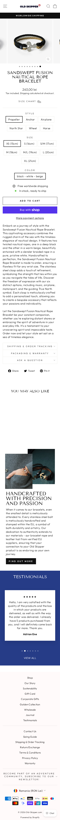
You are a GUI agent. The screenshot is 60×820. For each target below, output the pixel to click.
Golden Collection (30, 704)
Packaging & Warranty (30, 353)
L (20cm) (48, 152)
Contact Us (30, 731)
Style (30, 113)
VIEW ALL (30, 658)
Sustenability (30, 688)
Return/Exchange (30, 747)
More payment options (30, 218)
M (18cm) (11, 152)
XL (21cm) (30, 160)
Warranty (30, 763)
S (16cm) (29, 143)
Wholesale (30, 709)
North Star (16, 128)
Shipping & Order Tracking (29, 346)
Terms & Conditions (30, 752)
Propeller (14, 119)
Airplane (46, 119)
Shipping (24, 93)
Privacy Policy (30, 758)
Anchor (30, 119)
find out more (21, 561)
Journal (30, 715)
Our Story (30, 683)
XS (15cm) (12, 143)
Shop (30, 677)
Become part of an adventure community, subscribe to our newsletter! (29, 776)
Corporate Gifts (30, 699)
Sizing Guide (30, 736)
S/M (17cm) (47, 143)
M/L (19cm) (30, 152)
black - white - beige (30, 176)
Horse (46, 128)
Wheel (33, 128)
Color (30, 170)
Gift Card (30, 693)
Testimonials (30, 720)
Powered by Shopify (29, 817)
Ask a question (30, 360)
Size (30, 137)
